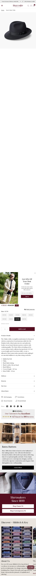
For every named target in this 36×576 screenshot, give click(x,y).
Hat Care (4, 386)
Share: (3, 406)
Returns (3, 381)
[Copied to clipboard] (21, 406)
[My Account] (31, 5)
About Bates (4, 391)
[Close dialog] (35, 273)
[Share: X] (11, 406)
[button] (2, 6)
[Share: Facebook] (7, 406)
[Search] (28, 5)
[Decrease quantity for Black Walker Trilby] (2, 329)
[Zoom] (18, 30)
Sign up (27, 296)
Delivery (3, 376)
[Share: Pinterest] (14, 406)
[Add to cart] (22, 329)
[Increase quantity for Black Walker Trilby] (7, 329)
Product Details (5, 335)
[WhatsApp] (18, 406)
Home (2, 10)
